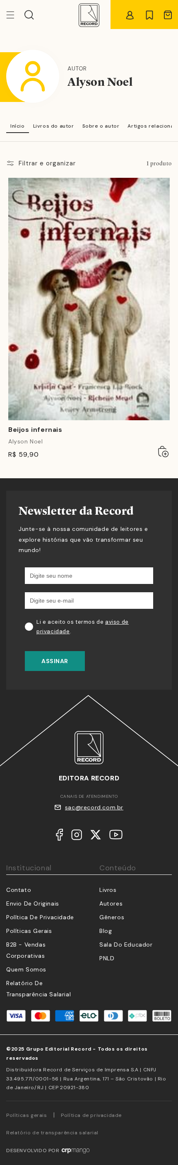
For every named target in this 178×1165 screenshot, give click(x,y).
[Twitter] (95, 836)
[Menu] (15, 15)
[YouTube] (116, 836)
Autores (111, 903)
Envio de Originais (32, 903)
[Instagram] (76, 836)
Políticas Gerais (29, 931)
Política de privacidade (91, 1115)
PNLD (106, 958)
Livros (108, 890)
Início (17, 126)
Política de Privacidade (40, 917)
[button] (29, 15)
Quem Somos (26, 969)
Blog (105, 931)
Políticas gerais (26, 1115)
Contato (18, 890)
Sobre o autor (101, 126)
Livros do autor (53, 126)
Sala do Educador (126, 944)
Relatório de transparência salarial (52, 1132)
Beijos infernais (35, 430)
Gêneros (111, 917)
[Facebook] (59, 836)
